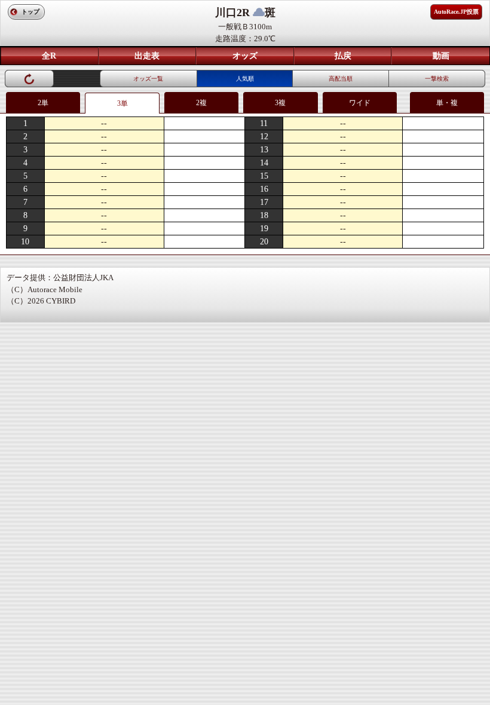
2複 (201, 103)
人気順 (245, 78)
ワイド (359, 103)
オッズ (245, 55)
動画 (441, 55)
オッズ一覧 (148, 78)
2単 (43, 103)
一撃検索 (437, 78)
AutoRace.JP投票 (456, 11)
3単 (122, 103)
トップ (30, 11)
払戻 (343, 55)
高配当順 (341, 78)
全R (49, 55)
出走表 (147, 55)
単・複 (447, 103)
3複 (280, 103)
